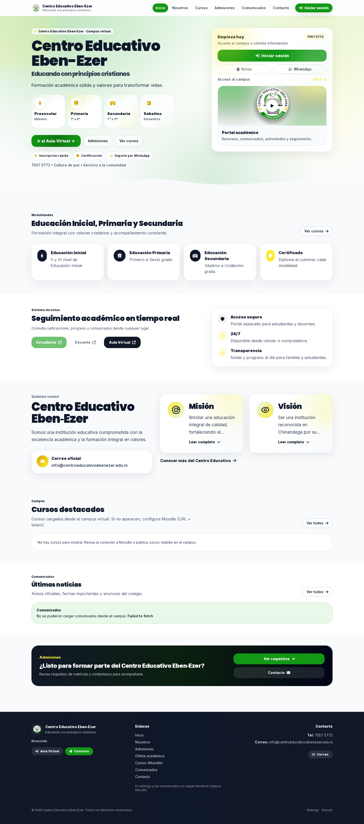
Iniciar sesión (317, 8)
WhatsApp (303, 69)
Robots (327, 810)
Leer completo (202, 442)
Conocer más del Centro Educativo (195, 460)
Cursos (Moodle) (149, 763)
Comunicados (254, 8)
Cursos (201, 8)
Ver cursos (128, 141)
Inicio (160, 8)
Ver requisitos (277, 659)
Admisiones (225, 8)
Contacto (281, 8)
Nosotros (180, 8)
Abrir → (320, 79)
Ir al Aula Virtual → (56, 140)
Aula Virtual (119, 342)
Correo (323, 754)
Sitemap (313, 810)
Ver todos (315, 523)
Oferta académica (149, 756)
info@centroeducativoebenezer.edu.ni (90, 465)
